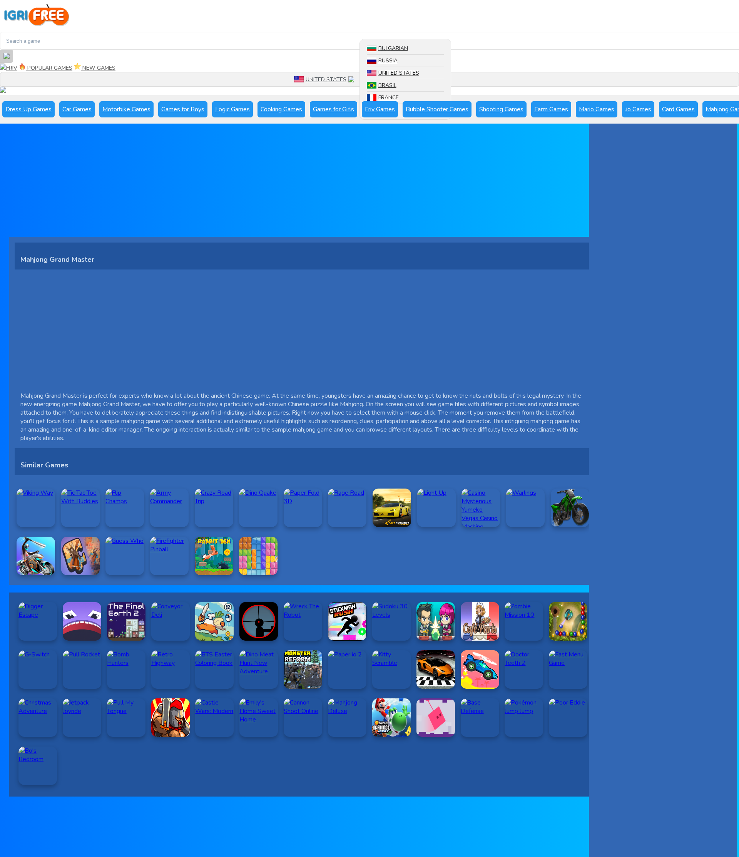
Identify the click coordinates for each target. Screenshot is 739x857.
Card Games (678, 109)
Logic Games (232, 109)
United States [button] (326, 79)
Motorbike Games (126, 109)
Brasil (387, 85)
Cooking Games (281, 109)
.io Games (638, 109)
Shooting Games (501, 109)
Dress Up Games (28, 109)
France (388, 97)
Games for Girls (333, 109)
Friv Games (380, 109)
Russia (388, 60)
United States (398, 73)
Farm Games (551, 109)
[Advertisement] (240, 183)
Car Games (77, 109)
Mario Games (596, 109)
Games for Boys (182, 109)
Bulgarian (393, 48)
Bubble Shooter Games (437, 109)
